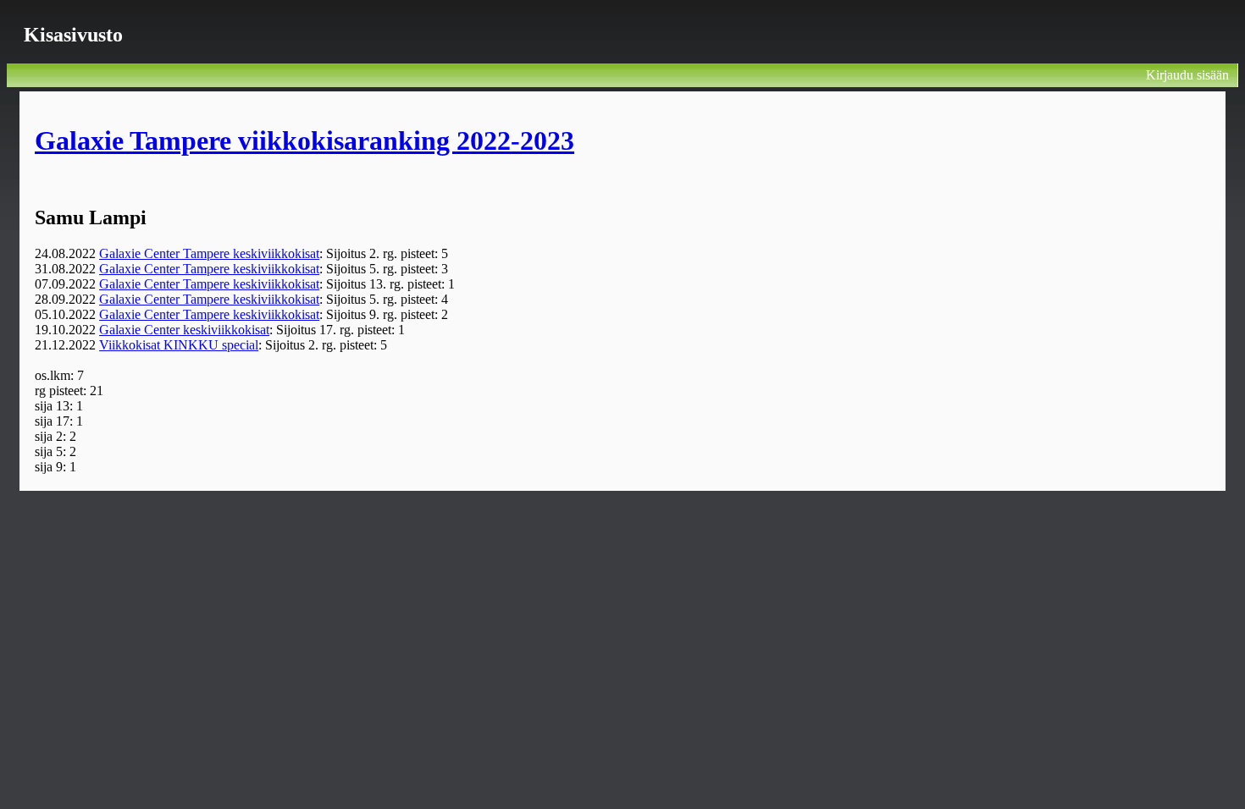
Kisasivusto (73, 35)
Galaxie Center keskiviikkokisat (184, 329)
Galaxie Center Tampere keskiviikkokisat (209, 253)
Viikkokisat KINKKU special (178, 345)
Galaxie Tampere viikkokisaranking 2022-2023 (304, 140)
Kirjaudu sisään (1187, 75)
